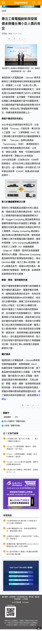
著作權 (31, 597)
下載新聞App (10, 605)
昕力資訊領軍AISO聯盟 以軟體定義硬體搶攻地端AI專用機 (22, 552)
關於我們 (5, 597)
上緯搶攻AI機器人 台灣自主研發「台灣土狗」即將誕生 (22, 537)
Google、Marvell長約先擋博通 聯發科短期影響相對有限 (22, 463)
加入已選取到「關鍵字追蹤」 (15, 421)
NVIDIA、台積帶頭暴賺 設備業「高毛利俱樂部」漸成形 (21, 455)
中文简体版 (17, 602)
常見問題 (17, 599)
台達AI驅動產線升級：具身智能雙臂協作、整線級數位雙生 (21, 529)
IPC (16, 417)
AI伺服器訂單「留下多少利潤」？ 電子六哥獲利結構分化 (22, 439)
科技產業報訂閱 (22, 597)
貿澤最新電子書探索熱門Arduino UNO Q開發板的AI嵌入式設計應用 (22, 545)
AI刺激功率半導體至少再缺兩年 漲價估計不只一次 (22, 470)
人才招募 (25, 599)
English (26, 602)
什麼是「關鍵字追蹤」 (12, 425)
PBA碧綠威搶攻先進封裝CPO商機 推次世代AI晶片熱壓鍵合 (21, 521)
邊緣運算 (7, 417)
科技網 (4, 11)
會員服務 (12, 597)
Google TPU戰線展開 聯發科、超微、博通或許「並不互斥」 (22, 447)
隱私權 (37, 597)
